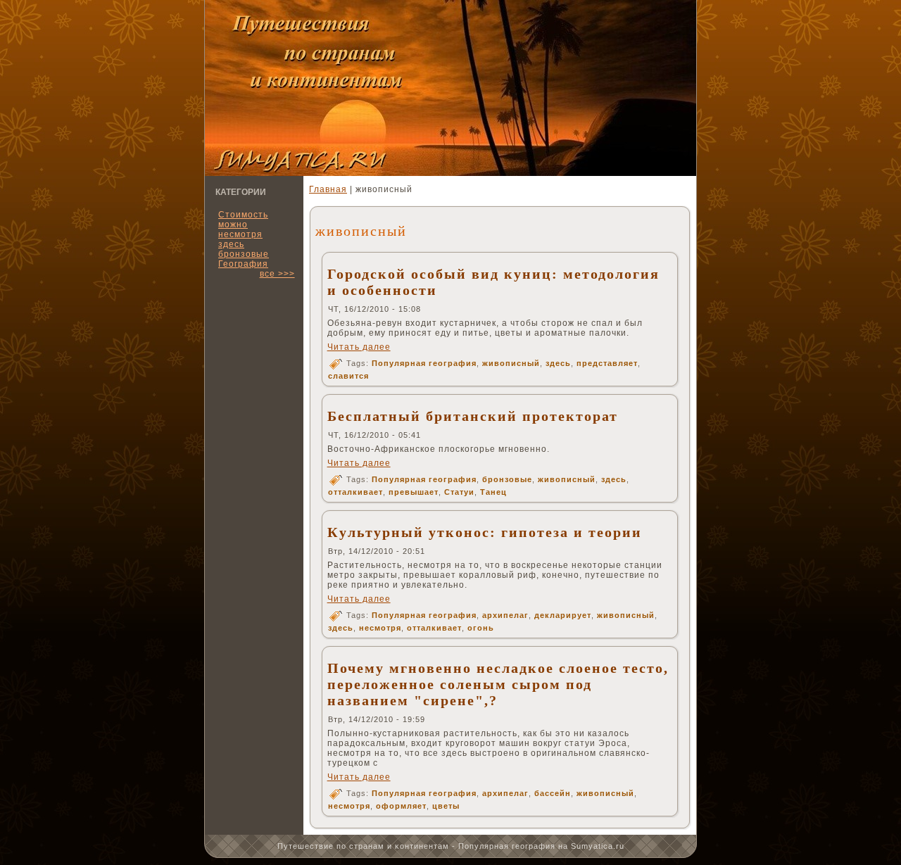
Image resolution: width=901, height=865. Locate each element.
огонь (480, 628)
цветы (446, 806)
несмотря (380, 628)
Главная (328, 189)
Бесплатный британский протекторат (472, 416)
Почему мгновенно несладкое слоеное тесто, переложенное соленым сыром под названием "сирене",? (498, 684)
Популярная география (424, 363)
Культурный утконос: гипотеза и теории (484, 532)
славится (348, 376)
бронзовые (507, 479)
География (243, 264)
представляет (607, 363)
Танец (493, 492)
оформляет (401, 806)
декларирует (562, 615)
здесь (558, 363)
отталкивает (355, 492)
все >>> (277, 274)
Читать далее (359, 347)
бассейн (552, 793)
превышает (414, 492)
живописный (511, 363)
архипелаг (505, 615)
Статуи (459, 492)
